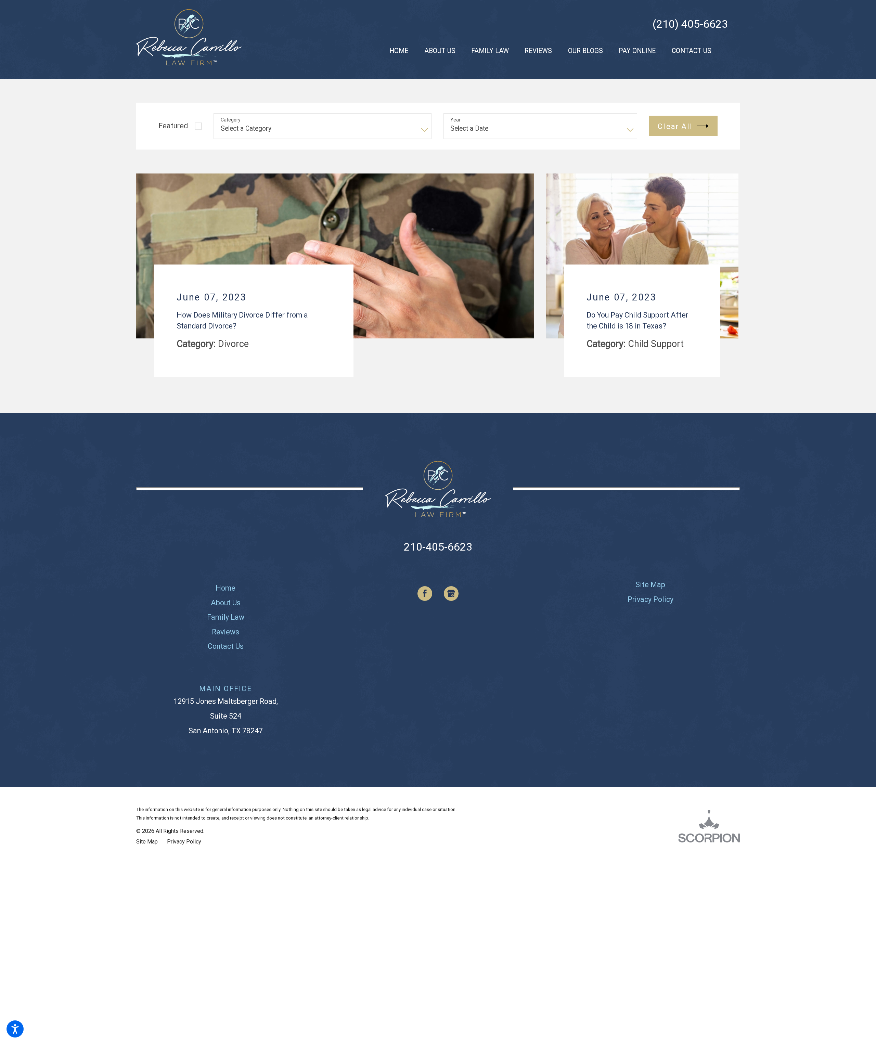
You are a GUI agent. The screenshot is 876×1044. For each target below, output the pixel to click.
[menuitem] (398, 50)
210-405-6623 (438, 557)
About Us (226, 613)
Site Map (650, 596)
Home (225, 599)
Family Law (225, 628)
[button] (15, 1028)
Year (455, 120)
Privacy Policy (650, 610)
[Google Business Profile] (451, 604)
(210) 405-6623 (690, 23)
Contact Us (226, 657)
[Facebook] (424, 604)
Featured (173, 125)
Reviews (225, 643)
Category (231, 120)
